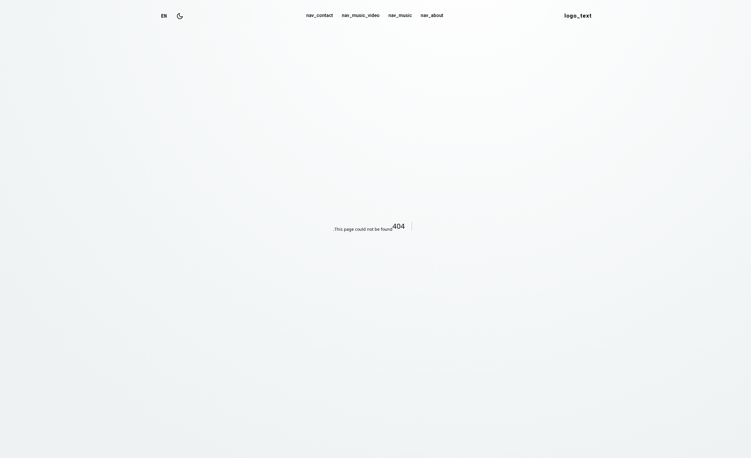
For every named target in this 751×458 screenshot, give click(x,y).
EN (164, 16)
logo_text (578, 16)
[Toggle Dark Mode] (180, 16)
